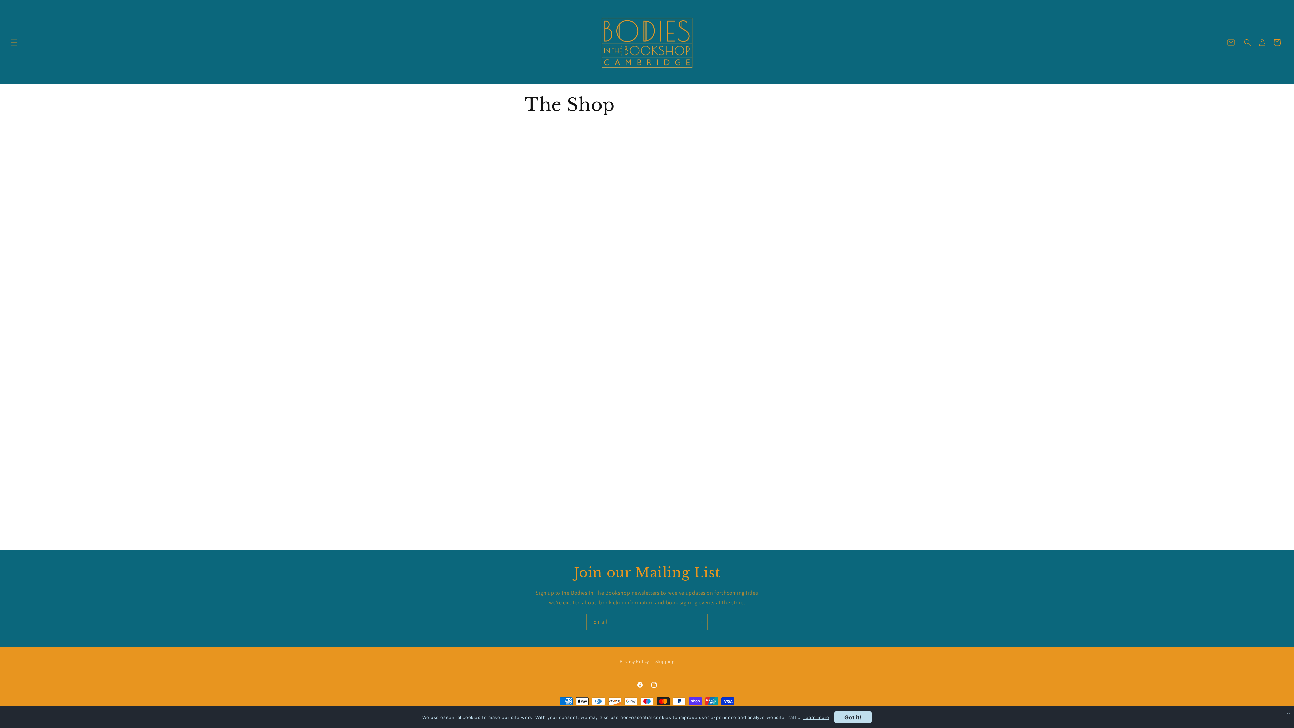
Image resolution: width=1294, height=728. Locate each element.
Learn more (816, 717)
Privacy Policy (634, 661)
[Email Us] (1231, 42)
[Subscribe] (699, 622)
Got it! (853, 717)
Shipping (665, 661)
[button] (14, 42)
